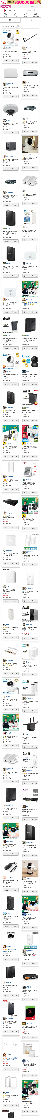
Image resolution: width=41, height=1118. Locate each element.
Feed (5, 14)
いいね (15, 60)
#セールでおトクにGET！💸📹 (10, 950)
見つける (15, 14)
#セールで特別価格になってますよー (10, 1058)
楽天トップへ (35, 6)
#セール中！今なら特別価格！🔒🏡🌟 (29, 303)
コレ (7, 60)
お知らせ (25, 14)
